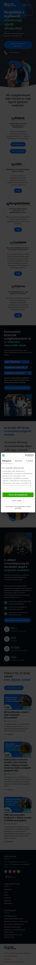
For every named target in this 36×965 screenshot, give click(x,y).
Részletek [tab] (18, 461)
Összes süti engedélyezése (18, 495)
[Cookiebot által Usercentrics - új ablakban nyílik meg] (25, 455)
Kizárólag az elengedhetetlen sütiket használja (18, 507)
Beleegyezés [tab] (6, 461)
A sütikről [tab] (29, 461)
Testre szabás (17, 501)
